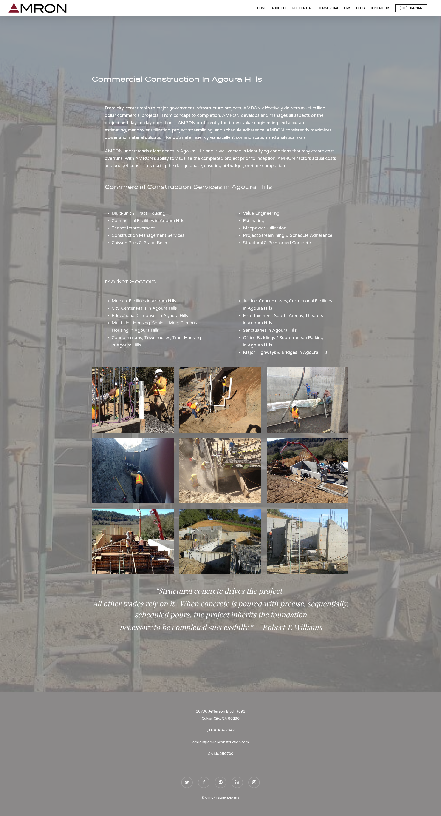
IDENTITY (233, 797)
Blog (360, 8)
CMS (347, 8)
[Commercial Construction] (307, 470)
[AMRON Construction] (133, 400)
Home (261, 8)
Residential (302, 8)
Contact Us (380, 8)
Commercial (328, 8)
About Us (279, 8)
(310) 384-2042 (411, 8)
